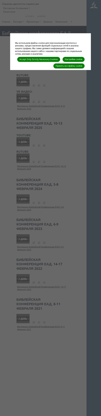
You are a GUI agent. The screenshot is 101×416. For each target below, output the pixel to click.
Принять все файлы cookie (69, 65)
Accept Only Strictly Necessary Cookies (38, 59)
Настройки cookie (73, 59)
